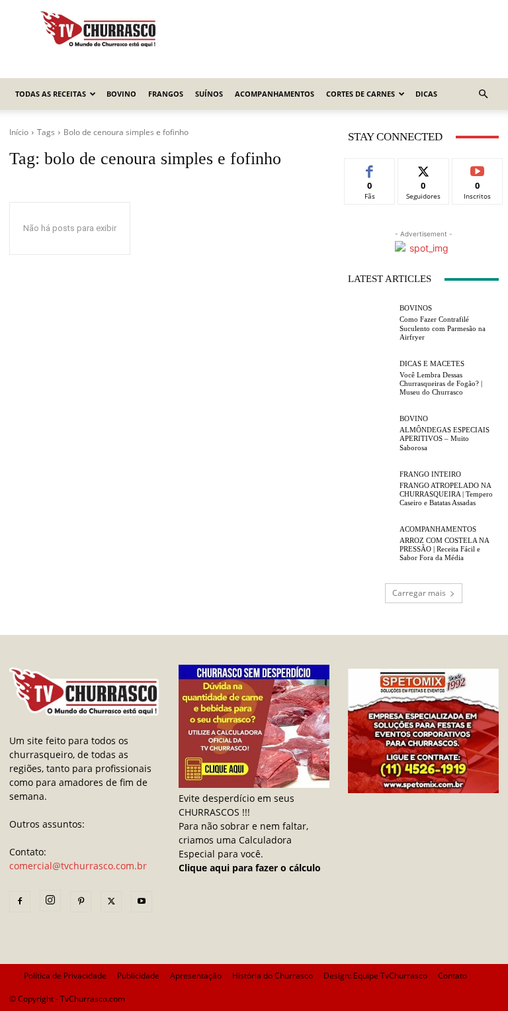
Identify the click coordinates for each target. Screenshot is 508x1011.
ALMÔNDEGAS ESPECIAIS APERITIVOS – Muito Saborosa (444, 438)
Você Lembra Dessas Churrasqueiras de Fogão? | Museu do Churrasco (441, 383)
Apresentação (196, 975)
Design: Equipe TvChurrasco (375, 975)
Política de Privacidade (65, 975)
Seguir (424, 168)
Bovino (121, 94)
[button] (483, 94)
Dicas (426, 94)
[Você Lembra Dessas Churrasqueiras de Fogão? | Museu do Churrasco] (370, 378)
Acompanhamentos (274, 94)
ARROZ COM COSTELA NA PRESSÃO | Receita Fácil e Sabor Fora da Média (444, 548)
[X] (111, 901)
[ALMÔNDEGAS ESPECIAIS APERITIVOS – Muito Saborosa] (370, 433)
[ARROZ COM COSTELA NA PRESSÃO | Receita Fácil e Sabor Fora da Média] (370, 544)
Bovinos (416, 308)
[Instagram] (50, 900)
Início (18, 132)
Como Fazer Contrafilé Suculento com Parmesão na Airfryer (443, 327)
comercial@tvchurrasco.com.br (78, 865)
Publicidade (138, 975)
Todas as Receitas (50, 94)
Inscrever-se (477, 173)
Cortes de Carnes (360, 94)
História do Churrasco (272, 975)
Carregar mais (419, 593)
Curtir (370, 168)
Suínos (209, 94)
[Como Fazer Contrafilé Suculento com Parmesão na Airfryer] (370, 323)
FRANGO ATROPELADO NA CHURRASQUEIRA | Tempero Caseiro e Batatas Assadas (446, 493)
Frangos (165, 94)
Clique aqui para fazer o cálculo (250, 867)
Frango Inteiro (430, 474)
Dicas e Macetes (432, 363)
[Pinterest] (80, 901)
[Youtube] (141, 901)
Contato (452, 975)
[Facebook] (19, 901)
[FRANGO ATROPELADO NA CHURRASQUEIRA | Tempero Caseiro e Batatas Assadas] (370, 488)
